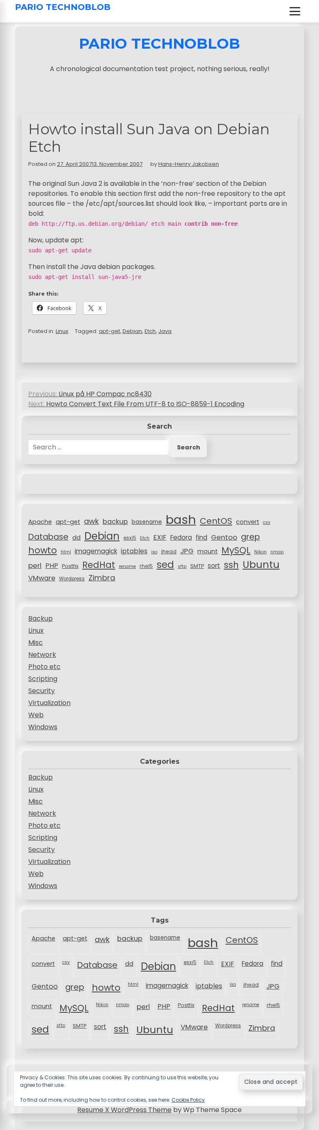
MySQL (235, 550)
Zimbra (101, 577)
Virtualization (49, 703)
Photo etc (44, 666)
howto (42, 550)
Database (48, 537)
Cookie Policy (188, 1099)
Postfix (70, 566)
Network (42, 654)
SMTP (197, 566)
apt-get (109, 331)
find (201, 537)
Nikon (260, 552)
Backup (40, 618)
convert (247, 522)
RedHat (98, 565)
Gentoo (224, 537)
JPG (187, 551)
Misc (35, 642)
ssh (231, 565)
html (66, 552)
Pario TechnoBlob (62, 7)
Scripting (42, 678)
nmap (277, 552)
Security (41, 691)
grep (250, 537)
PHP (51, 565)
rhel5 (146, 566)
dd (76, 537)
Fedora (181, 537)
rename (127, 566)
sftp (182, 566)
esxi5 (129, 538)
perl (35, 565)
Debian (132, 331)
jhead (169, 551)
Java (165, 331)
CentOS (216, 521)
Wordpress (72, 578)
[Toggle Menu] (295, 11)
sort (214, 565)
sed (165, 564)
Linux (62, 331)
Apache (40, 522)
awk (91, 521)
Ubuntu (261, 564)
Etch (150, 331)
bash (181, 519)
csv (266, 522)
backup (115, 521)
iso (154, 552)
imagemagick (96, 551)
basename (147, 522)
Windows (42, 727)
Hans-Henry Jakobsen (188, 164)
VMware (41, 578)
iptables (134, 551)
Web (36, 715)
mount (207, 551)
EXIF (160, 537)
